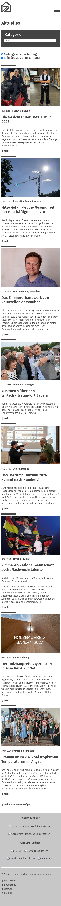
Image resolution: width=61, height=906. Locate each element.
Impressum (9, 880)
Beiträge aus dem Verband (22, 58)
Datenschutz (10, 885)
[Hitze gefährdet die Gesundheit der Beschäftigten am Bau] (30, 195)
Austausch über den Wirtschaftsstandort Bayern (24, 393)
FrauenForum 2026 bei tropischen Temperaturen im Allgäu (29, 759)
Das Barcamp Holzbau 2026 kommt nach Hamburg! (24, 477)
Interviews (35, 291)
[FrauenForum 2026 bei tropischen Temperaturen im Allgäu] (30, 745)
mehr (6, 151)
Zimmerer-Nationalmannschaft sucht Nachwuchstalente (27, 567)
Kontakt (8, 893)
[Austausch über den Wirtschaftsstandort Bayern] (30, 379)
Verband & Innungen (23, 384)
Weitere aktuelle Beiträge (17, 804)
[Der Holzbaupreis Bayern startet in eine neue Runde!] (30, 652)
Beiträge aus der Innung (20, 54)
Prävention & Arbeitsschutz (27, 201)
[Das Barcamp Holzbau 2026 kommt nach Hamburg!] (30, 463)
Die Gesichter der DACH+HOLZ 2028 (26, 119)
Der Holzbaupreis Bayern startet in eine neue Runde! (28, 666)
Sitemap (8, 889)
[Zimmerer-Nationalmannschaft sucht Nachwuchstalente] (30, 553)
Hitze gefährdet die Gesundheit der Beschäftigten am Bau (27, 209)
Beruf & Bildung (22, 111)
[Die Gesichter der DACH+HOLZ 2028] (30, 105)
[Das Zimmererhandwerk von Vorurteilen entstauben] (30, 286)
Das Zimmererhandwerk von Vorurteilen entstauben (25, 299)
